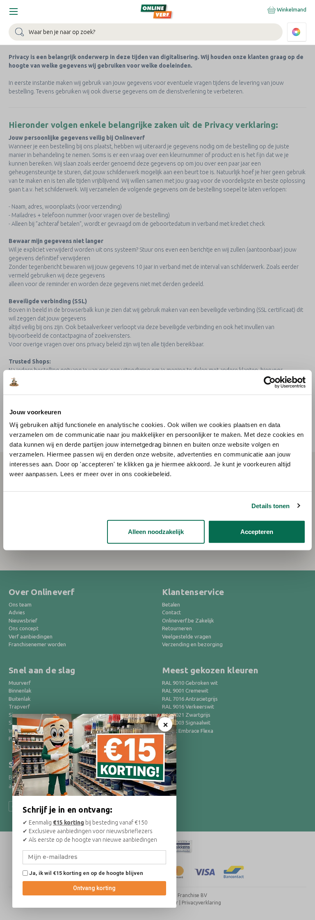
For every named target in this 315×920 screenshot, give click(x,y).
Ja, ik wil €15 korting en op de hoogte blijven (85, 873)
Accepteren (256, 531)
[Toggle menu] (13, 11)
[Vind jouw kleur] (296, 32)
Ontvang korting (94, 888)
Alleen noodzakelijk (156, 531)
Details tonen (270, 505)
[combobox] (146, 32)
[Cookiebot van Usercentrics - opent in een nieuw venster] (270, 382)
